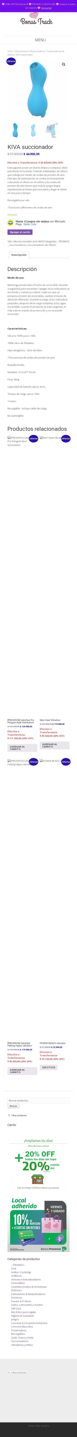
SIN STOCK (48, 1067)
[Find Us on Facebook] (31, 32)
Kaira (46, 1425)
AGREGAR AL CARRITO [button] (17, 748)
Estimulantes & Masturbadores (30, 51)
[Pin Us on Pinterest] (45, 32)
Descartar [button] (46, 7)
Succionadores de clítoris (41, 245)
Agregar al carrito (20, 232)
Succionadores (17, 245)
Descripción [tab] (19, 254)
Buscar (13, 1106)
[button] (63, 64)
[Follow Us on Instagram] (40, 32)
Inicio (10, 51)
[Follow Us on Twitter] (36, 32)
